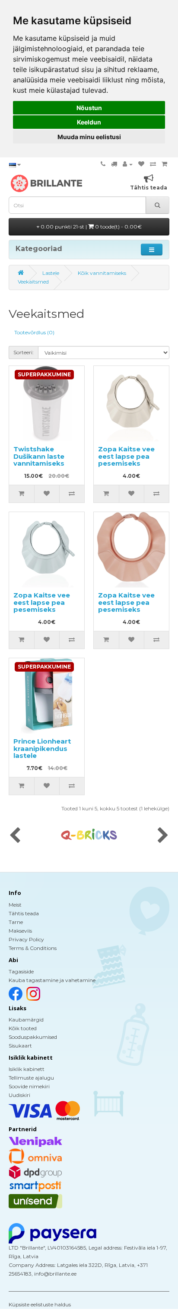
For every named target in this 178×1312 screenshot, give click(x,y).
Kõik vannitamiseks (102, 273)
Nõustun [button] (89, 107)
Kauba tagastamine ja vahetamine (52, 980)
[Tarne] (114, 164)
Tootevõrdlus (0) (34, 332)
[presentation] (15, 836)
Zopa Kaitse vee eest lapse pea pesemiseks (126, 456)
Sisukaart (20, 1045)
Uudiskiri (19, 1095)
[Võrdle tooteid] (153, 164)
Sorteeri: (23, 352)
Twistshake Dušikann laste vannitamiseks (38, 456)
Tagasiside (21, 971)
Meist (15, 904)
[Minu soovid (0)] (141, 164)
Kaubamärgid (26, 1019)
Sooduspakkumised (33, 1037)
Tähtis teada (24, 913)
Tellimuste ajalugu (31, 1077)
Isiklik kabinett (26, 1069)
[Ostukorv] (164, 164)
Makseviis (20, 930)
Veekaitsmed (33, 281)
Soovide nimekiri (29, 1086)
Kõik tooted (23, 1028)
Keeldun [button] (89, 122)
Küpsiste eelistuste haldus (40, 1304)
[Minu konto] (128, 164)
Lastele (50, 273)
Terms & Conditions (33, 948)
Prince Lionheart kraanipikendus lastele (42, 748)
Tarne (16, 922)
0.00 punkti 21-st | (90, 226)
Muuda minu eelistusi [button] (89, 136)
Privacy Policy (26, 939)
